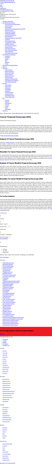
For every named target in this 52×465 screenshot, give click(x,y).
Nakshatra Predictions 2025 (8, 393)
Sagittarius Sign (6, 367)
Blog (4, 98)
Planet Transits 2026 (9, 97)
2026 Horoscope (9, 77)
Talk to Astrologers (8, 21)
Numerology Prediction (10, 32)
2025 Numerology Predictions (9, 391)
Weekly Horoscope (9, 71)
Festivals (7, 104)
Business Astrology (9, 30)
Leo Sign (4, 359)
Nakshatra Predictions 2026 (11, 79)
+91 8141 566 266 (10, 0)
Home (1, 113)
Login (1, 8)
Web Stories (8, 109)
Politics (6, 106)
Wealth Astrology (10, 142)
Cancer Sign (5, 357)
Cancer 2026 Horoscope (17, 113)
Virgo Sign (5, 361)
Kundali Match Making (10, 33)
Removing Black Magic (10, 41)
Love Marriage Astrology (10, 42)
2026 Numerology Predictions (11, 80)
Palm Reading (8, 27)
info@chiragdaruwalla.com (9, 2)
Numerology (7, 88)
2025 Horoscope (6, 389)
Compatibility (8, 89)
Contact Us (5, 110)
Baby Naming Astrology (10, 48)
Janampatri (7, 39)
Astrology (5, 83)
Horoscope (5, 68)
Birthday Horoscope (9, 76)
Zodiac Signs (8, 86)
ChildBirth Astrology (9, 44)
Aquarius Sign (5, 371)
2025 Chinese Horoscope (8, 397)
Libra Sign (4, 363)
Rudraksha (7, 57)
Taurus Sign (5, 352)
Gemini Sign (5, 355)
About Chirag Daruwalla (7, 443)
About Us (5, 66)
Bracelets (7, 62)
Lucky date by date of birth (11, 53)
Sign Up (4, 8)
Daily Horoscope (8, 69)
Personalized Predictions (10, 35)
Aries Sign (5, 350)
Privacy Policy (5, 452)
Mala (6, 60)
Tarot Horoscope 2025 (7, 395)
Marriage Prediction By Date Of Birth (13, 38)
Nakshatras (7, 91)
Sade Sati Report (9, 36)
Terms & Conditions (7, 454)
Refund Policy (5, 456)
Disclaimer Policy (6, 460)
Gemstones (7, 56)
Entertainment (8, 103)
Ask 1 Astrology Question (10, 45)
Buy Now (2, 334)
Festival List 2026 (9, 94)
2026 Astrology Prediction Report (12, 24)
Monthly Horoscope (9, 73)
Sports (6, 107)
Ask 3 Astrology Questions (11, 50)
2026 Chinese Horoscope (10, 82)
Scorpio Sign (5, 365)
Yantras (6, 59)
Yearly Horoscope (9, 74)
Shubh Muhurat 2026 (9, 95)
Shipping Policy (6, 458)
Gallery (4, 449)
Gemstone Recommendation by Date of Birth (15, 29)
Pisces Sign (5, 373)
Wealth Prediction (9, 51)
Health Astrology (9, 47)
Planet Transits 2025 (7, 419)
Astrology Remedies (9, 54)
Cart (1, 5)
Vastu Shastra (8, 85)
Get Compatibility (4, 238)
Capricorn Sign (5, 369)
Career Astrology (9, 26)
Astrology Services (9, 23)
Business (7, 101)
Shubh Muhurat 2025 (7, 417)
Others (6, 63)
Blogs (4, 447)
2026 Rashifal (5, 401)
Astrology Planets (9, 92)
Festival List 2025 (6, 421)
